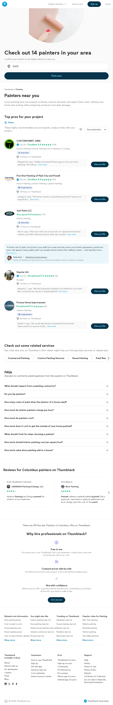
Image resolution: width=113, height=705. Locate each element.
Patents (87, 673)
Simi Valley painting (90, 636)
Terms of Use (90, 666)
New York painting (90, 620)
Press (6, 676)
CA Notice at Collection (95, 676)
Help (86, 660)
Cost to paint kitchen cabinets (17, 636)
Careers (7, 673)
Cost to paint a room (13, 624)
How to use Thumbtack (41, 660)
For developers (11, 669)
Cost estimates (38, 673)
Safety (87, 663)
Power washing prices (13, 632)
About (7, 663)
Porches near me (37, 636)
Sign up (34, 663)
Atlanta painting (89, 624)
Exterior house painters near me (43, 628)
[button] (22, 144)
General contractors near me (42, 632)
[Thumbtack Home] (4, 4)
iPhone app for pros (67, 676)
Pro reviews (63, 673)
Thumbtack (9, 89)
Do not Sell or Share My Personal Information (95, 681)
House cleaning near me (66, 624)
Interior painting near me (40, 620)
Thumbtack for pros (67, 660)
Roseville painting (90, 628)
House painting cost (12, 628)
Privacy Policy (90, 670)
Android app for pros (67, 680)
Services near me (38, 670)
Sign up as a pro (65, 663)
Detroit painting (89, 632)
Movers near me (63, 628)
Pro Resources (64, 670)
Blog (6, 679)
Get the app (36, 666)
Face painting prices (12, 620)
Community (63, 666)
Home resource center (41, 676)
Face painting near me (39, 624)
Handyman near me (64, 620)
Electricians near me (65, 636)
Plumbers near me (64, 632)
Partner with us (11, 666)
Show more (9, 640)
